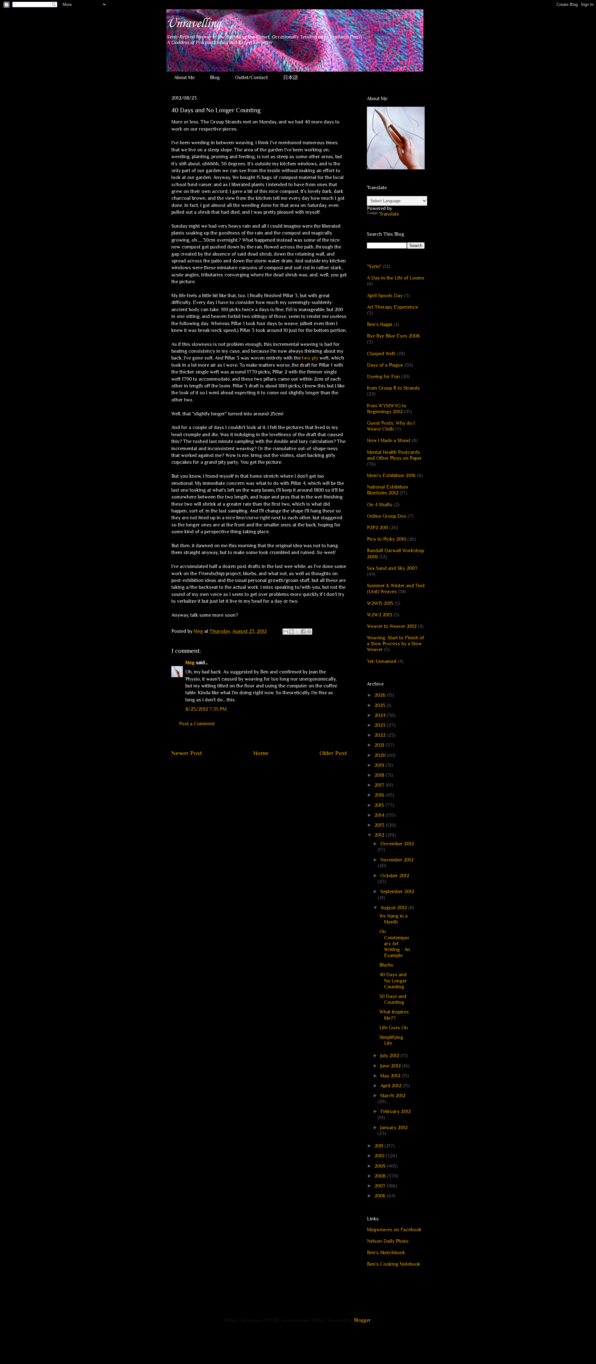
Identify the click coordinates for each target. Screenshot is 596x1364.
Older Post (333, 753)
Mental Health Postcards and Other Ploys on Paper (394, 455)
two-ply (310, 358)
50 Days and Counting (392, 999)
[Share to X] (297, 631)
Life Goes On (393, 1028)
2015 (379, 805)
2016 (380, 795)
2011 (379, 1146)
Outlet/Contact (251, 77)
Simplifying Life (391, 1040)
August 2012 (394, 907)
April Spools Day (385, 295)
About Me (184, 77)
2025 (380, 705)
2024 (380, 715)
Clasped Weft (381, 353)
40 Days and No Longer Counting (393, 980)
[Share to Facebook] (303, 631)
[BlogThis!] (291, 631)
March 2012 (392, 1095)
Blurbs (386, 965)
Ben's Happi (379, 324)
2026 (380, 695)
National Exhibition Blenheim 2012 (387, 490)
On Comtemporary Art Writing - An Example (394, 943)
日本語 (290, 77)
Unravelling (193, 23)
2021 (380, 745)
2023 (380, 725)
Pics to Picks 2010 (386, 539)
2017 (380, 785)
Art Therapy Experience (392, 307)
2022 (380, 735)
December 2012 (397, 844)
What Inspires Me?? (394, 1015)
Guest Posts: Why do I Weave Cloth (391, 426)
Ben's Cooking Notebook (393, 1264)
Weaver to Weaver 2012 (392, 626)
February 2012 (395, 1111)
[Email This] (285, 631)
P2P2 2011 (377, 527)
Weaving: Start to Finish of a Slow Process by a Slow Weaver (395, 643)
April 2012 (391, 1086)
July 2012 (390, 1055)
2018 (380, 775)
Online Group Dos (386, 516)
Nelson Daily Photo (388, 1241)
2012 (380, 835)
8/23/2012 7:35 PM (206, 709)
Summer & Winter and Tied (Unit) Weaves (396, 588)
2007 (380, 1186)
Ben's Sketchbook (386, 1252)
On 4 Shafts (379, 505)
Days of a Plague (385, 365)
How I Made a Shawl (388, 440)
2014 (380, 815)
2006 (380, 1196)
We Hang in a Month (393, 919)
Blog (215, 77)
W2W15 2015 (380, 603)
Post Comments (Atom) (274, 772)
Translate (389, 214)
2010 (380, 1156)
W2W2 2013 (379, 615)
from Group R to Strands (393, 388)
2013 (380, 825)
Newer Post (186, 753)
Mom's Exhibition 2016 (391, 475)
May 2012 (391, 1076)
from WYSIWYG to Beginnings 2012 (386, 408)
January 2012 (394, 1127)
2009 (380, 1166)
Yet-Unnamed (381, 661)
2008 (380, 1176)
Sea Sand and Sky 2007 (392, 568)
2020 (380, 755)
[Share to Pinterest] (309, 631)
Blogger (362, 1320)
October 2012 (394, 876)
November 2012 (396, 860)
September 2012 (397, 891)
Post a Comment (197, 724)
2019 (380, 765)
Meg (190, 662)
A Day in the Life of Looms (395, 278)
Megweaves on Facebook (394, 1229)
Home (261, 753)
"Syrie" (374, 266)
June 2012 (391, 1066)
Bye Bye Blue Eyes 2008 (393, 336)
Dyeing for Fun (383, 376)
